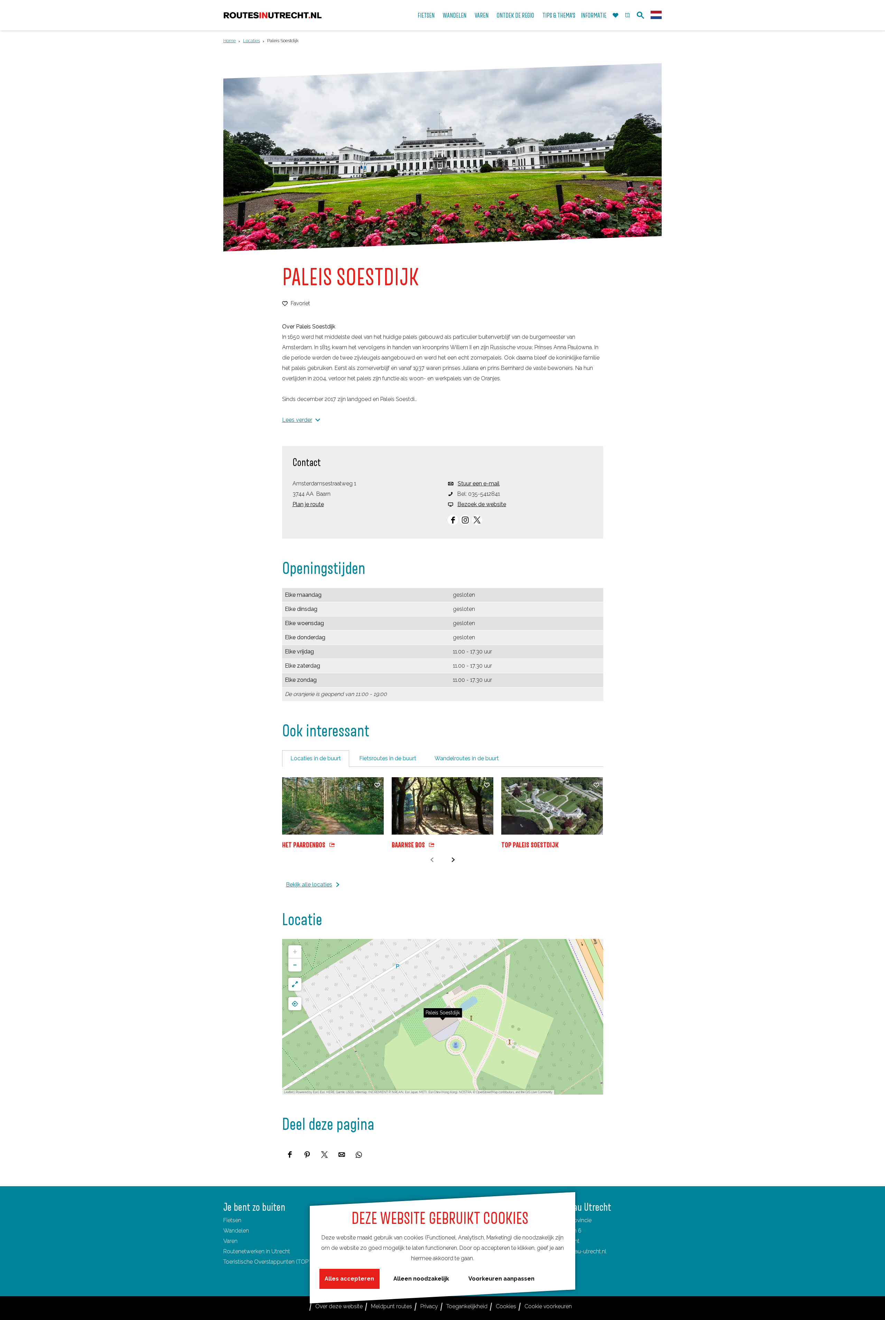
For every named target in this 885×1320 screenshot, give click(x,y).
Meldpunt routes (391, 1306)
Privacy (429, 1306)
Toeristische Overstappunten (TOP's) (268, 1261)
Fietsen (232, 1220)
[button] (443, 1017)
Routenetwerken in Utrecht (256, 1251)
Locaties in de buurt (315, 758)
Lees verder (297, 420)
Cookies (506, 1306)
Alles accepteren (349, 1278)
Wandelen (236, 1230)
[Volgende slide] (453, 860)
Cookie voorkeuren (548, 1306)
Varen (230, 1241)
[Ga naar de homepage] (272, 15)
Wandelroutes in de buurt (467, 758)
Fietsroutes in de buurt (387, 758)
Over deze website (339, 1306)
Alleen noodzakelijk (421, 1278)
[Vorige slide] (432, 860)
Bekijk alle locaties (309, 884)
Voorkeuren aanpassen (501, 1278)
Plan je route (308, 504)
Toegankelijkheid (466, 1306)
